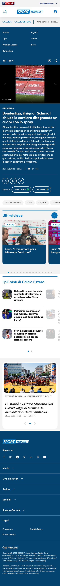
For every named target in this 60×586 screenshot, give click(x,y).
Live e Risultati (10, 478)
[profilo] (55, 12)
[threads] (37, 457)
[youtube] (44, 457)
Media (5, 468)
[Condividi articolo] (5, 181)
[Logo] (30, 11)
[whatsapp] (17, 457)
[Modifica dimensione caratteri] (21, 181)
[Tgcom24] (8, 3)
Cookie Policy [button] (36, 529)
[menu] (4, 12)
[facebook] (4, 457)
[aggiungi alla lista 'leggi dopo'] (13, 181)
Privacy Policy (9, 534)
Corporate (7, 529)
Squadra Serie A (11, 510)
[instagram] (10, 457)
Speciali (6, 499)
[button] (30, 11)
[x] (24, 457)
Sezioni (6, 489)
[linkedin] (31, 457)
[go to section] (54, 215)
